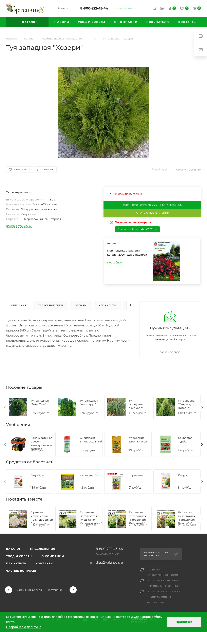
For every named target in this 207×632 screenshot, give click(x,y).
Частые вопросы (21, 570)
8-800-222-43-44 (94, 8)
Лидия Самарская (29, 590)
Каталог (13, 548)
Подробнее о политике (23, 627)
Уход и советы (19, 556)
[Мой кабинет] (162, 9)
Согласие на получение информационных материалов (163, 597)
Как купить (16, 563)
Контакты (44, 563)
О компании (52, 556)
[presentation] (5, 407)
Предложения (42, 548)
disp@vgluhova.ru (109, 562)
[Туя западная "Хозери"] (103, 112)
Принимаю (184, 622)
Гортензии (55, 590)
